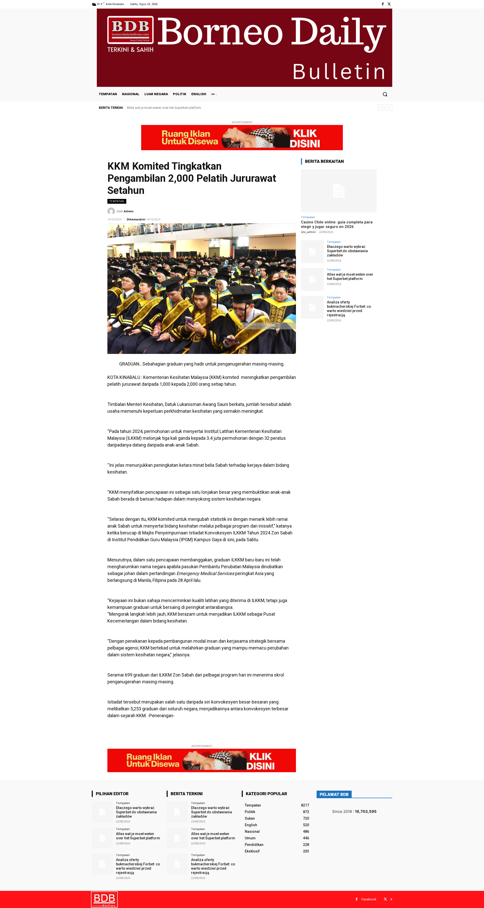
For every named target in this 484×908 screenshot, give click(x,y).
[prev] (381, 108)
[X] (389, 4)
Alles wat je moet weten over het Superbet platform (350, 276)
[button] (385, 94)
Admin (129, 211)
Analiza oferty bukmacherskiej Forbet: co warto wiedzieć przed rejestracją (183, 108)
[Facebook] (383, 4)
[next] (389, 108)
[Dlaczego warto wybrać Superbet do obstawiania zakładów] (312, 251)
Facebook (368, 899)
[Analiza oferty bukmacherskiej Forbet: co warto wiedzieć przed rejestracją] (312, 307)
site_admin (308, 232)
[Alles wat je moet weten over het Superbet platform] (312, 279)
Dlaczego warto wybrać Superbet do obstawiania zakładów (347, 251)
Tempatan (116, 201)
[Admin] (111, 211)
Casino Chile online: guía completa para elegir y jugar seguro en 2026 (337, 224)
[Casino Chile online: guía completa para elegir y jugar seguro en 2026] (339, 190)
